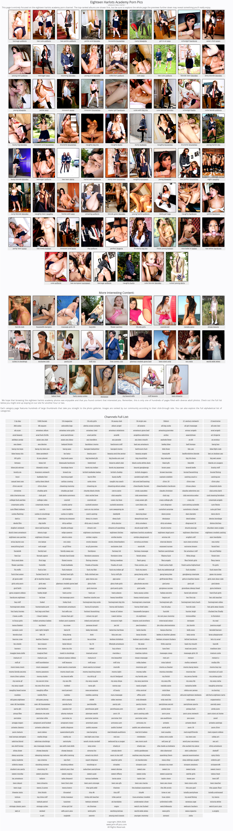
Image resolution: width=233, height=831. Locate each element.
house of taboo (116, 611)
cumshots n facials (190, 509)
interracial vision (166, 620)
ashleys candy (17, 439)
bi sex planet (42, 458)
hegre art (166, 597)
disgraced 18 (191, 523)
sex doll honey (17, 746)
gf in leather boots (42, 579)
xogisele (67, 815)
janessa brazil (91, 625)
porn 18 (116, 713)
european (144, 179)
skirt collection (191, 750)
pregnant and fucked (42, 723)
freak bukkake (67, 565)
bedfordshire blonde (190, 453)
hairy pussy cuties (80, 396)
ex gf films (67, 546)
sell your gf (166, 741)
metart (191, 658)
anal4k (116, 435)
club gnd (42, 495)
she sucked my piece (190, 746)
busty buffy (116, 477)
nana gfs (91, 685)
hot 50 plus (166, 607)
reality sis (67, 736)
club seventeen (141, 495)
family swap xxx (67, 551)
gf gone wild (17, 579)
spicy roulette (17, 760)
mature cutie (215, 653)
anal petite (91, 435)
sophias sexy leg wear (141, 755)
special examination (191, 755)
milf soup (92, 662)
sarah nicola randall (92, 741)
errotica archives (141, 542)
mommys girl (141, 667)
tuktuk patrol (42, 801)
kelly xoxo (191, 630)
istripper (190, 620)
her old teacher (215, 597)
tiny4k (141, 792)
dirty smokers (141, 523)
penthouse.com (116, 709)
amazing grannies (166, 430)
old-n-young (67, 699)
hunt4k (166, 611)
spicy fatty (215, 755)
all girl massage (190, 426)
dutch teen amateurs (17, 532)
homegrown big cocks (92, 602)
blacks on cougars (215, 463)
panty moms (141, 704)
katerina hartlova (116, 630)
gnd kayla (42, 588)
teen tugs (17, 788)
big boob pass (67, 458)
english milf (191, 537)
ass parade (116, 439)
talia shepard (67, 778)
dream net (91, 528)
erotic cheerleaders (117, 542)
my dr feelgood (116, 676)
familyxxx (92, 551)
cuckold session (91, 504)
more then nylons (17, 676)
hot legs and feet (42, 611)
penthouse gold (91, 709)
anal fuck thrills (42, 435)
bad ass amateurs (141, 444)
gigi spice (116, 579)
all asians (141, 426)
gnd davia (216, 583)
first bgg (42, 560)
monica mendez (166, 671)
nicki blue (166, 690)
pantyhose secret (166, 704)
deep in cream (92, 518)
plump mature (67, 713)
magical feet (42, 653)
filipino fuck (166, 555)
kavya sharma (166, 630)
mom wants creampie (67, 667)
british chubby (116, 472)
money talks (141, 671)
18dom (166, 421)
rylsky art (215, 736)
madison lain (215, 648)
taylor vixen (166, 778)
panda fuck (67, 704)
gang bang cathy (141, 574)
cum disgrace (166, 504)
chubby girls (42, 490)
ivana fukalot (17, 625)
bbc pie (191, 449)
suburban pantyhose (91, 769)
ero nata (189, 361)
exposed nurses (166, 546)
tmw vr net (166, 792)
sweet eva (141, 769)
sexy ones (92, 746)
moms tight (116, 671)
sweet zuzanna (166, 774)
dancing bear (141, 514)
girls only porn (17, 583)
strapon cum (141, 764)
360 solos (17, 426)
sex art (215, 741)
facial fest (216, 546)
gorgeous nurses (166, 588)
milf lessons (153, 396)
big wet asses (215, 458)
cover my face (116, 500)
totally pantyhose (191, 792)
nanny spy (116, 685)
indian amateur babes (42, 620)
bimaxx (17, 463)
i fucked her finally (215, 611)
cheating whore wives (116, 486)
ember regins (91, 537)
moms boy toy (215, 667)
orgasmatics (216, 699)
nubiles (67, 695)
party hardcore (42, 709)
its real (215, 620)
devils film (17, 523)
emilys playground (141, 537)
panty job (68, 361)
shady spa (141, 746)
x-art (42, 815)
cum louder (67, 509)
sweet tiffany (116, 774)
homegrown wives (17, 607)
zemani (166, 815)
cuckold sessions (116, 504)
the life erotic (166, 788)
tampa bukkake (91, 778)
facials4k (17, 551)
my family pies (141, 676)
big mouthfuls (141, 458)
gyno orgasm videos (17, 593)
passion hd (67, 709)
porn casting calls (141, 713)
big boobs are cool (116, 458)
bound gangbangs (141, 467)
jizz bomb (191, 625)
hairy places (116, 593)
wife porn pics (67, 811)
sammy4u (67, 741)
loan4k (215, 644)
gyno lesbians (215, 588)
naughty (215, 179)
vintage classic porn (17, 806)
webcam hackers (191, 806)
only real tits (166, 699)
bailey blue (166, 444)
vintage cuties (42, 806)
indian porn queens (67, 620)
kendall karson (216, 630)
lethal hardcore (190, 639)
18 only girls (141, 327)
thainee (116, 788)
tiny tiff (117, 792)
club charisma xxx (17, 495)
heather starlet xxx (92, 597)
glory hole (92, 583)
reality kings (42, 736)
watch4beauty (166, 806)
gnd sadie (141, 588)
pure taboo (42, 732)
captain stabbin (166, 477)
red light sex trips (92, 736)
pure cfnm (215, 727)
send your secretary (191, 741)
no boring (216, 690)
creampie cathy (17, 504)
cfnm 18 (166, 481)
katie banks (141, 630)
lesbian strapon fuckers (166, 639)
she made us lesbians (166, 746)
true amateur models (141, 797)
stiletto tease (17, 764)
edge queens (67, 532)
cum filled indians (17, 509)
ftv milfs (17, 569)
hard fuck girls (215, 593)
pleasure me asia (42, 713)
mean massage (141, 658)
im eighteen (141, 616)
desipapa (104, 396)
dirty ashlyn (67, 523)
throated (67, 792)
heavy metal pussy (141, 597)
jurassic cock (17, 630)
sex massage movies (42, 746)
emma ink (166, 537)
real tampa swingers (17, 736)
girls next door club (215, 579)
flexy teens (215, 560)
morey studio (42, 676)
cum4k (141, 509)
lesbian (48, 248)
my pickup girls (215, 676)
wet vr (17, 811)
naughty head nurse (17, 690)
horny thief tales (141, 607)
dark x (17, 518)
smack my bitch (91, 755)
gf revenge (67, 579)
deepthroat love (141, 518)
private (166, 723)
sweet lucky (190, 769)
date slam (42, 518)
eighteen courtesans (91, 532)
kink (91, 634)
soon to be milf (116, 755)
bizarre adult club (116, 463)
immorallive (191, 616)
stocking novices (42, 764)
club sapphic (116, 495)
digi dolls (42, 523)
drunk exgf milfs (141, 528)
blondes (97, 41)
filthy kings (190, 555)
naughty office (42, 690)
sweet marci (216, 769)
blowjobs (143, 41)
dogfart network (17, 528)
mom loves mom (17, 667)
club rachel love (91, 495)
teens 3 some (42, 788)
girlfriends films (166, 579)
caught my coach (116, 481)
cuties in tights (67, 514)
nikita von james (191, 690)
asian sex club (42, 439)
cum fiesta (215, 504)
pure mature (17, 732)
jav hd (116, 625)
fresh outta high (166, 565)
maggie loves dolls (17, 653)
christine (17, 490)
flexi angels (166, 560)
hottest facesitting (91, 611)
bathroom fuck (141, 449)
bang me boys (17, 449)
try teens (215, 797)
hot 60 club (19, 327)
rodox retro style (166, 736)
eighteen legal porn (166, 532)
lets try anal (215, 639)
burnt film (92, 477)
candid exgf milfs (141, 477)
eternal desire (166, 542)
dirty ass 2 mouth (92, 523)
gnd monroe (92, 588)
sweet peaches (42, 774)
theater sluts (17, 792)
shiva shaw (17, 750)
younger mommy (141, 815)
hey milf (17, 602)
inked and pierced (91, 620)
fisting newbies (116, 560)
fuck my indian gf (116, 569)
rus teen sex (191, 736)
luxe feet (166, 648)
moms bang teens (190, 667)
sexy (169, 41)
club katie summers (67, 495)
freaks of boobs (91, 565)
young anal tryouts (116, 815)
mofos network (191, 662)
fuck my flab (92, 569)
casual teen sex (17, 481)
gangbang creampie (191, 574)
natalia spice (189, 327)
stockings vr (92, 764)
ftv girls (216, 565)
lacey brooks (141, 634)
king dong (67, 634)
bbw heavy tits (17, 453)
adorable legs (67, 426)
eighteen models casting (215, 532)
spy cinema (42, 760)
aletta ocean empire (91, 426)
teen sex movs (166, 783)
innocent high (116, 620)
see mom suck (141, 741)
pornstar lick (116, 718)
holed (42, 602)
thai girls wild (91, 788)
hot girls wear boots (215, 607)
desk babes (190, 518)
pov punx (191, 718)
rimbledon (141, 736)
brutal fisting (215, 472)
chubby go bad (67, 490)
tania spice (116, 778)
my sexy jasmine (141, 681)
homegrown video (215, 602)
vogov (116, 806)
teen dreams (177, 396)
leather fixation (42, 639)
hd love (42, 597)
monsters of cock (216, 671)
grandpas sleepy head (191, 588)
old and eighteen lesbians (190, 695)
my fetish (166, 676)
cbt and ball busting (141, 481)
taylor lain (141, 778)
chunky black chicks (92, 490)
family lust (42, 551)
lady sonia (191, 634)
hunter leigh (191, 611)
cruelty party (67, 504)
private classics (17, 727)
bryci (17, 477)
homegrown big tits (116, 602)
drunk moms (166, 528)
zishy (191, 815)
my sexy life (166, 681)
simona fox (91, 750)
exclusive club (43, 361)
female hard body (67, 555)
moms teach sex (67, 671)
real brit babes (141, 732)
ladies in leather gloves (166, 634)
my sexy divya (116, 681)
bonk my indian (91, 467)
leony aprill (67, 639)
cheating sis (92, 486)
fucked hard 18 (42, 574)
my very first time (42, 685)
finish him (216, 555)
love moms (42, 648)
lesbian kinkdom (116, 639)
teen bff (215, 778)
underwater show (141, 801)
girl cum (141, 579)
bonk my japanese (116, 467)
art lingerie (215, 435)
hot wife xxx (67, 611)
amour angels (190, 430)
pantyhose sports (191, 704)
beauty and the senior (116, 453)
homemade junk (42, 607)
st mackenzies (141, 760)
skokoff (215, 750)
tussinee (67, 801)
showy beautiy (42, 750)
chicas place (191, 486)
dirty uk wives (166, 523)
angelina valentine (141, 435)
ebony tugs (42, 532)
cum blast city (141, 504)
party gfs (17, 709)
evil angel (42, 546)
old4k (92, 699)
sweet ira (166, 769)
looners (17, 648)
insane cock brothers (141, 620)
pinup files (17, 713)
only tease (191, 699)
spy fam (67, 760)
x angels (215, 811)
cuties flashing (17, 514)
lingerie (120, 248)
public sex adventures (141, 727)
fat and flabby (215, 551)
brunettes (120, 41)
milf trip (92, 361)
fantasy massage (141, 551)
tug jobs (92, 327)
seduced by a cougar (116, 741)
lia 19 (92, 644)
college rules (42, 500)
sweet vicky (141, 774)
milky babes (141, 662)
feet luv (17, 555)
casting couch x (191, 477)
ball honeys (190, 444)
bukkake (143, 145)
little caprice (166, 644)
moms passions (42, 671)
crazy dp (190, 500)
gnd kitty (67, 588)
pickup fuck (190, 709)
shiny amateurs (215, 746)
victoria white (215, 801)
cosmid (67, 500)
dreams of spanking (116, 528)
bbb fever (166, 449)
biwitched (92, 463)
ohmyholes (166, 695)
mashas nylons (141, 653)
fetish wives (141, 555)
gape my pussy (216, 574)
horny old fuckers (116, 607)
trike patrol (116, 797)
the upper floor (215, 788)
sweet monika (17, 774)
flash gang (141, 560)
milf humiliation (42, 662)
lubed (91, 648)
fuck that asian (17, 574)
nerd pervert (67, 690)
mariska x (117, 653)
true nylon (166, 797)
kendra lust (17, 634)
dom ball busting (42, 528)
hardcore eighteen (17, 597)
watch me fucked (141, 806)
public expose (91, 727)
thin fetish (42, 792)
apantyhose (191, 435)
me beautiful (116, 658)
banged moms (116, 449)
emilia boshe (116, 537)
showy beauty (213, 327)
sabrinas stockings (42, 741)
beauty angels (141, 453)
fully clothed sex (91, 574)
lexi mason (42, 644)
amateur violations (116, 430)
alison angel (116, 426)
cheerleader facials (141, 486)
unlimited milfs (166, 801)
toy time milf (42, 797)
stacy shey (166, 760)
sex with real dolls (67, 746)
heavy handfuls (116, 597)
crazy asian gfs (141, 500)
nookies (17, 695)
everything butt (17, 546)
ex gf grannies (92, 546)
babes (194, 248)
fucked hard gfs (67, 574)
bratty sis (17, 472)
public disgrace (67, 727)
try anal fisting (191, 797)
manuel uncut (91, 653)
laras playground (215, 634)
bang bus (215, 444)
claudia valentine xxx (190, 490)
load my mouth (191, 644)
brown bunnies (166, 472)
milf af (17, 662)
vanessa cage (190, 801)
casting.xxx (215, 477)
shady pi (116, 746)
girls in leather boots (190, 579)
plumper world (92, 713)
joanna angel (215, 625)
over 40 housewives (42, 704)
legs (169, 214)
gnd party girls (117, 588)
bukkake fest (42, 477)
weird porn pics (215, 806)
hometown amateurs (67, 607)
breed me (67, 472)
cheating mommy (67, 486)
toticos (17, 797)
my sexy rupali (17, 685)
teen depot (17, 783)
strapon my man (166, 764)
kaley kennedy (92, 630)
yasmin (92, 815)
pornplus (17, 718)
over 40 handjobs (17, 704)
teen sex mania (141, 783)
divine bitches (215, 523)
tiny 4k (91, 792)
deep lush (116, 518)
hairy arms (67, 593)
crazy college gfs (166, 500)
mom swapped (42, 667)
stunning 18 (42, 769)
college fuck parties (17, 500)
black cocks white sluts (141, 463)
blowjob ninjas (42, 467)
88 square (42, 426)
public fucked (116, 727)
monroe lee (191, 671)
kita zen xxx (116, 634)
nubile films (42, 695)
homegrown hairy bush (190, 602)
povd (216, 718)
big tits (145, 110)
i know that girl (67, 616)
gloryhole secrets (141, 583)
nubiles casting (92, 695)
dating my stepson (67, 518)
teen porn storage (91, 783)
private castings (215, 723)
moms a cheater (166, 667)
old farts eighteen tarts (215, 695)
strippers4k (215, 764)
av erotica (216, 439)
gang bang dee (166, 574)
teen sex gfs (117, 783)
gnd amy (166, 583)
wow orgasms (190, 811)
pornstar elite (42, 718)
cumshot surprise (166, 509)
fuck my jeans (141, 569)
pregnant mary (67, 723)
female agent (42, 555)
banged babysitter (91, 449)
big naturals (166, 458)
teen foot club (67, 783)
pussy (72, 110)
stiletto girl (215, 760)
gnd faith (17, 588)
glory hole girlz (117, 583)
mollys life (215, 662)
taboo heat (56, 396)
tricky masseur (67, 797)
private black (190, 723)
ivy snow (67, 625)
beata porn (91, 453)
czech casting (91, 514)
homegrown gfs (166, 602)
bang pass (67, 449)
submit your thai (67, 769)
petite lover (166, 709)
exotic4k (141, 546)
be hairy (67, 453)
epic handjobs (215, 537)
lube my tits (67, 648)
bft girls (17, 458)
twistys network (91, 801)
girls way (42, 583)
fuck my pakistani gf (166, 569)
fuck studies (191, 569)
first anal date (17, 560)
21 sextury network (191, 421)
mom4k (116, 667)
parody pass (216, 704)
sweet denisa (116, 769)
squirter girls (116, 760)
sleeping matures (42, 755)
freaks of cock (116, 565)
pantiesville (91, 704)
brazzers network (42, 472)
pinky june (215, 709)
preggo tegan (17, 723)
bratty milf (215, 467)
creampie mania (42, 504)
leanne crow (17, 639)
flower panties (116, 327)
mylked (67, 685)
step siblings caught (191, 760)
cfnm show (42, 486)
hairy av (92, 593)
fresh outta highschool (191, 565)
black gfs (166, 463)
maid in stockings (67, 653)
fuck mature (67, 569)
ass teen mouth (141, 439)
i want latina (116, 616)
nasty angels (141, 685)
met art (166, 658)
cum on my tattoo (91, 509)
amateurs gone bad (141, 430)
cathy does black (42, 481)
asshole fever (166, 439)
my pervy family (190, 676)
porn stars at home (215, 713)
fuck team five (215, 569)
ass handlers (92, 439)
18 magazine (67, 421)
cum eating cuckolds (190, 504)
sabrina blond (17, 741)
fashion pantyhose (166, 551)
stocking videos (67, 764)
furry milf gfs (116, 574)
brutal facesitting (191, 472)
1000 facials (42, 421)
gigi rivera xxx (91, 579)
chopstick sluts (216, 486)
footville (42, 565)
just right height (42, 630)
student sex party (17, 769)
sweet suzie (91, 774)
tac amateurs (17, 778)
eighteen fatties (116, 532)
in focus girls (17, 620)
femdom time (116, 555)
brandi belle (191, 467)
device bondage (215, 518)
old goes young (42, 699)
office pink (141, 695)
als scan (17, 430)
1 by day (17, 421)
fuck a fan (42, 569)
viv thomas (91, 806)
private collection (42, 727)
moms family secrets (17, 671)
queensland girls (67, 732)
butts (193, 110)
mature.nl (92, 658)
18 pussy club (116, 421)
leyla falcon (67, 644)
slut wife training (67, 755)
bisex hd (42, 463)
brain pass (166, 467)
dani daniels (191, 514)
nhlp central (141, 690)
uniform (23, 41)
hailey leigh (42, 593)
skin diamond (166, 750)
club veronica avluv (190, 495)
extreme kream (190, 546)
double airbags (67, 528)
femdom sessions (92, 555)
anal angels (215, 430)
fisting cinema (92, 560)
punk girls (166, 727)
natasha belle (190, 685)
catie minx (91, 481)
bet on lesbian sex (215, 453)
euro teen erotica (191, 542)
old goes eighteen (17, 699)
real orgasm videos (215, 732)
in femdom (215, 616)
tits (218, 145)
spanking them (166, 755)
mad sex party (191, 648)
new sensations (91, 690)
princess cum (116, 723)
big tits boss (191, 458)
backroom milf (116, 444)
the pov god (191, 788)
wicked (42, 811)
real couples (166, 732)
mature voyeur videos (67, 658)
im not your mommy (166, 616)
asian (218, 41)
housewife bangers (44, 327)
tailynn (42, 778)
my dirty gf (91, 676)
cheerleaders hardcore (166, 486)
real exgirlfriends (191, 732)
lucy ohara (116, 648)
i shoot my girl (92, 616)
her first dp (190, 597)
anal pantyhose (67, 435)
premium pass (92, 723)
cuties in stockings (19, 361)
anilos (166, 435)
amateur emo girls (67, 430)
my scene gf (17, 681)
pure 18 (191, 727)
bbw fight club (215, 449)
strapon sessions (191, 764)
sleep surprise (17, 755)
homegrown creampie (141, 602)
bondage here (67, 467)
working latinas (116, 811)
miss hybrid (166, 662)
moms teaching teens (92, 671)
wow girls (166, 811)
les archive (91, 639)
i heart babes (42, 616)
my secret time (42, 681)
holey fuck (67, 602)
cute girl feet (215, 509)
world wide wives (213, 361)
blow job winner (17, 467)
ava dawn (17, 444)
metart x (215, 658)
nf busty (116, 690)
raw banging (92, 732)
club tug (166, 495)
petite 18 (141, 709)
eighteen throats (42, 537)
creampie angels (215, 500)
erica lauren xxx (17, 542)
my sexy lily (190, 681)
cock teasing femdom (215, 495)
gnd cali (191, 583)
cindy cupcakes (141, 490)
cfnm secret (17, 486)
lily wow (141, 644)
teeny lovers (67, 788)
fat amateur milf (191, 551)
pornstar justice (91, 718)
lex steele (17, 644)
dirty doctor (116, 523)
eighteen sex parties (17, 537)
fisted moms (67, 560)
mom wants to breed (91, 667)
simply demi (117, 750)
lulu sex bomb (141, 648)
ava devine (42, 444)
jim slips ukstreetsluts (166, 625)
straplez (116, 764)
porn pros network (190, 713)
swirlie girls (190, 774)
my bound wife (129, 396)
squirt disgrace (92, 760)
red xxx (116, 736)
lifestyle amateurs (116, 644)
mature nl (17, 658)
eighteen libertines (191, 532)
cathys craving (67, 481)
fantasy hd (116, 551)
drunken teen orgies (215, 528)
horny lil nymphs (92, 607)
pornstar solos (141, 718)
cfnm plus (216, 481)
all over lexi (215, 426)
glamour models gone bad (140, 361)
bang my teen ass (42, 449)
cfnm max (191, 481)
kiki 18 (42, 634)
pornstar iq (67, 718)
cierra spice (116, 490)
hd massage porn (67, 597)
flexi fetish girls (191, 560)
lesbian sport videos (141, 639)
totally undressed (215, 792)
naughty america (215, 685)
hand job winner (191, 593)
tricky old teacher (92, 797)
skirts (72, 179)
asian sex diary (67, 439)
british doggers (141, 472)
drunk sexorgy (191, 528)
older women (116, 699)
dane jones (166, 514)
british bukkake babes (92, 472)
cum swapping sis (116, 509)
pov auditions (166, 718)
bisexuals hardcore (67, 463)
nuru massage (116, 695)
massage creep (166, 653)
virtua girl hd (67, 806)
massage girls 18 (68, 327)
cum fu (42, 509)
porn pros (166, 713)
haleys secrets (166, 593)
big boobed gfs (92, 458)
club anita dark (215, 490)
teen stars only (165, 361)
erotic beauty (91, 542)
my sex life (67, 681)
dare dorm (215, 514)
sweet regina (67, 774)
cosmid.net (164, 327)
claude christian (166, 490)
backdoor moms (91, 444)
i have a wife (17, 616)
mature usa (42, 658)
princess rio (141, 723)
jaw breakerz (141, 625)
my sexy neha (215, 681)
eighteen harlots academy (141, 532)
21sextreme (215, 421)
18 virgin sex (141, 421)
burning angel (67, 477)
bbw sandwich (42, 453)
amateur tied (91, 430)
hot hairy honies (17, 611)
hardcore (193, 41)
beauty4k (166, 453)
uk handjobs (116, 801)
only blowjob (141, 699)
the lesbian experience (141, 788)
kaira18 (67, 630)
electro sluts (67, 537)
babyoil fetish (67, 444)
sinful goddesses (141, 750)
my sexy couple (92, 681)
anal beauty (17, 435)
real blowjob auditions (116, 732)
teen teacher (215, 783)
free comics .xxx (116, 361)
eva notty (215, 542)
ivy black (42, 625)
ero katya (42, 542)
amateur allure (42, 430)
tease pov (191, 778)
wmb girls (92, 811)
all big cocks (166, 426)
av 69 (191, 439)
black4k (191, 463)
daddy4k (116, 514)
